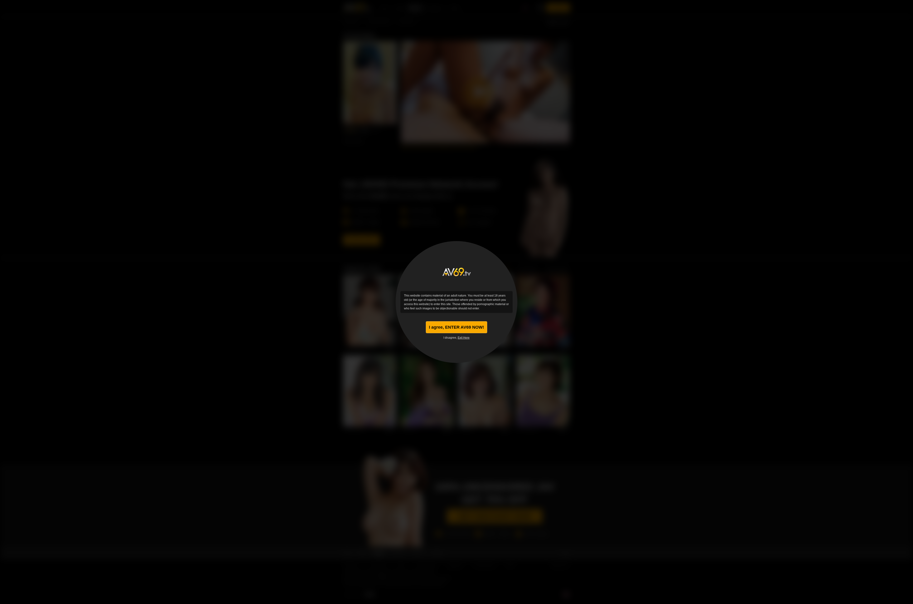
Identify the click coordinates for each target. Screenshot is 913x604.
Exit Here (464, 337)
